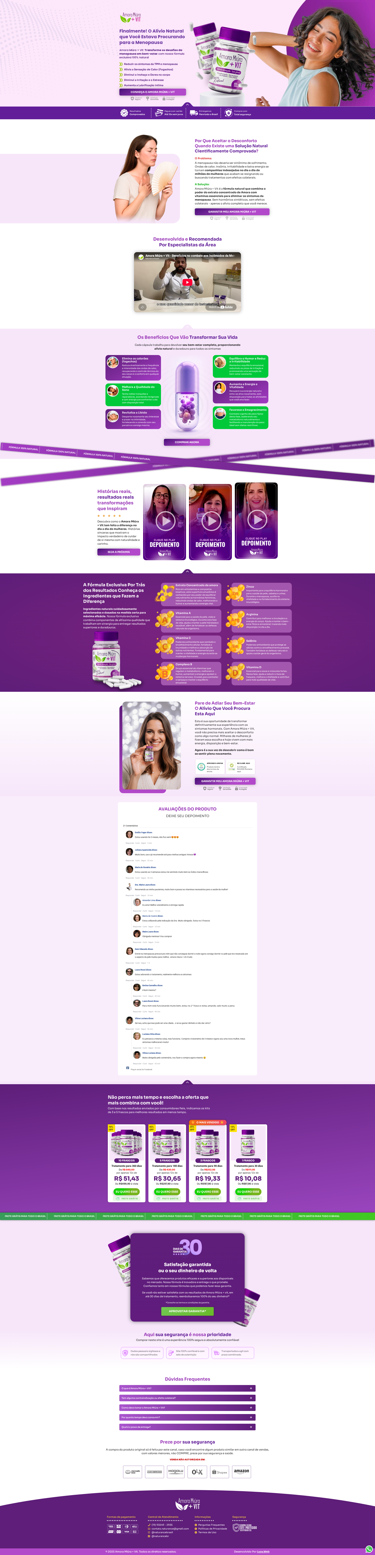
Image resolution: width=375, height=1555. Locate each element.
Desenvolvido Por (252, 1551)
